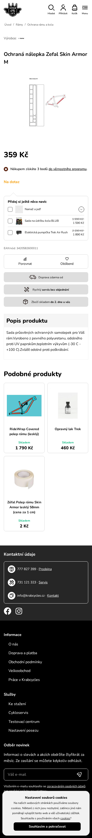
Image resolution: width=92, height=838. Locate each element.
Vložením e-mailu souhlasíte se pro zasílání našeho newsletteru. (44, 788)
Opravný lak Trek (68, 429)
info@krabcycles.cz (31, 595)
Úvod (7, 25)
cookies (65, 818)
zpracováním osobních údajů (66, 786)
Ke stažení (17, 704)
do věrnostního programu (68, 169)
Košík (74, 13)
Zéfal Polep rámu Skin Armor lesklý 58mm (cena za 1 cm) (24, 507)
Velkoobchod (19, 670)
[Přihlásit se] (79, 774)
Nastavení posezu (23, 730)
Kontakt (53, 595)
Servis (43, 582)
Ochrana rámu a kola (40, 25)
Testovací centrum (24, 721)
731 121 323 (26, 582)
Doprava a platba (22, 653)
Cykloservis (18, 712)
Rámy (19, 25)
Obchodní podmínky (25, 662)
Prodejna (45, 569)
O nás (13, 644)
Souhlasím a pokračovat (47, 826)
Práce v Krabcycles (24, 679)
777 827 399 (26, 569)
